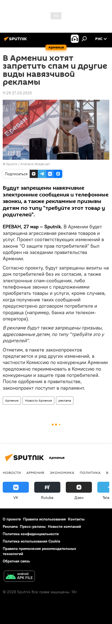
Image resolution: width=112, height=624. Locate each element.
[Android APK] (19, 577)
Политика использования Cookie (31, 541)
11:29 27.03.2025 (17, 92)
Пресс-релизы (33, 526)
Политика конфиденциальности (31, 533)
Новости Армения (38, 400)
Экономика (62, 472)
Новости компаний (64, 526)
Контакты (76, 519)
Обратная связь (16, 561)
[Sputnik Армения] (16, 40)
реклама (64, 400)
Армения (11, 400)
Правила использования (44, 519)
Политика (90, 472)
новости (12, 472)
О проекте (12, 519)
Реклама (10, 526)
